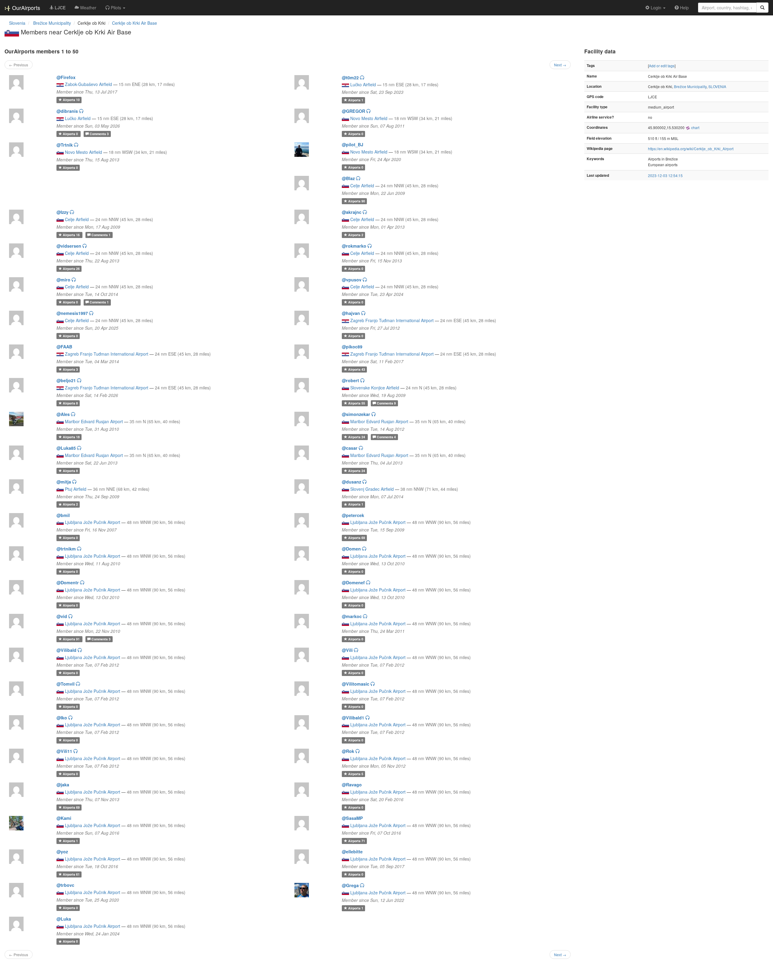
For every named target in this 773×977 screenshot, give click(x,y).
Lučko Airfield (363, 84)
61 (71, 874)
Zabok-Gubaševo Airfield (88, 84)
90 (356, 201)
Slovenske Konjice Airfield (374, 388)
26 (71, 268)
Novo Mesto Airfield (368, 118)
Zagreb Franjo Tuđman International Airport (392, 320)
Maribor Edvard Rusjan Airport (94, 421)
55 (357, 403)
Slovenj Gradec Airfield (372, 489)
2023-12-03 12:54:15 (665, 175)
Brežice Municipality (690, 86)
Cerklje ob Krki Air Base (134, 23)
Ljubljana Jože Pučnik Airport (92, 522)
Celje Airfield (362, 185)
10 (71, 99)
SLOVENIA (717, 86)
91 (72, 639)
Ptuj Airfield (75, 489)
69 (356, 537)
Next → (560, 64)
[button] (115, 7)
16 (72, 235)
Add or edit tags (662, 65)
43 (356, 369)
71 (356, 841)
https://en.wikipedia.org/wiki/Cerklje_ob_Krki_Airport (690, 148)
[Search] (762, 7)
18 (71, 437)
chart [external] (694, 127)
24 (357, 437)
